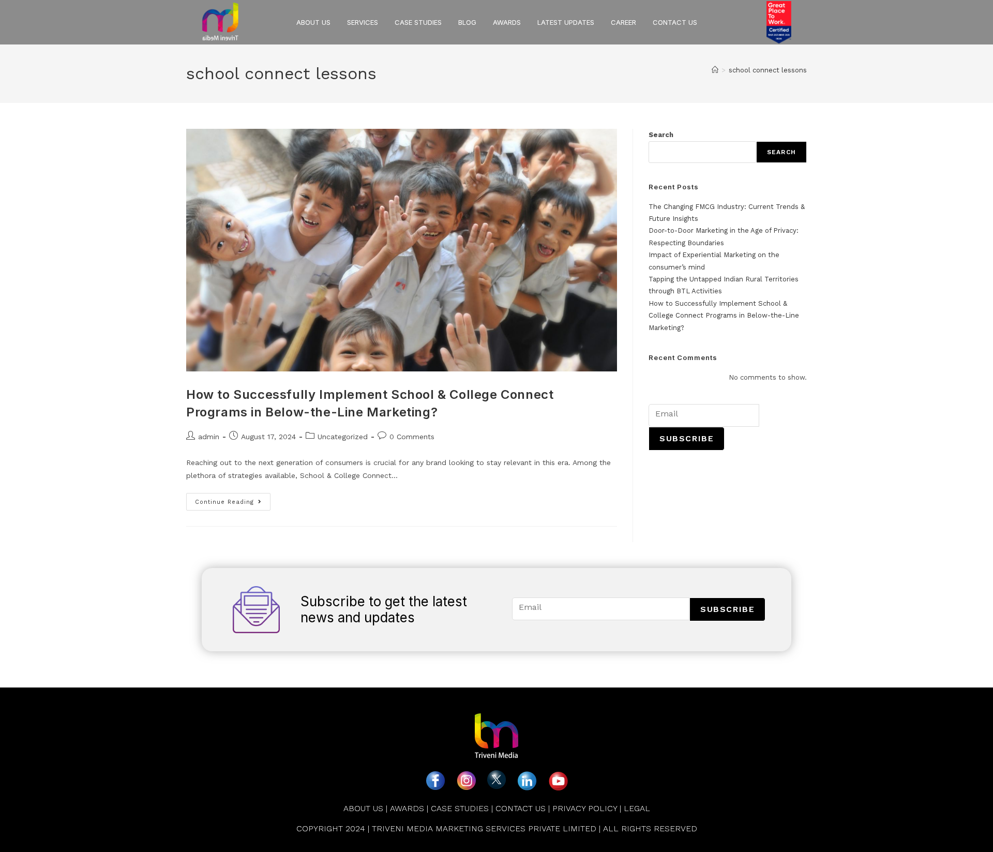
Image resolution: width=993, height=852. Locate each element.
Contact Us (675, 22)
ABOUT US (313, 22)
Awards (407, 808)
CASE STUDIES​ (418, 22)
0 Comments (411, 436)
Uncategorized (343, 436)
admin (208, 436)
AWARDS (507, 22)
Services (362, 22)
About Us (363, 808)
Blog (467, 22)
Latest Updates (565, 22)
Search (661, 135)
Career (623, 22)
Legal (637, 808)
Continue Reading (232, 499)
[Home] (715, 70)
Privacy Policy (584, 808)
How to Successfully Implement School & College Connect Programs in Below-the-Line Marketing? (724, 316)
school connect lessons (768, 70)
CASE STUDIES (460, 808)
